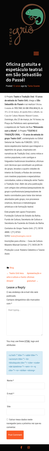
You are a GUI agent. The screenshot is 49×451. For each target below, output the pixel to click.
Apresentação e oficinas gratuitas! (34, 277)
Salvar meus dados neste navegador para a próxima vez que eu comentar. (24, 423)
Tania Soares (34, 86)
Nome (10, 380)
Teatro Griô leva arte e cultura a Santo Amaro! (16, 277)
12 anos (16, 86)
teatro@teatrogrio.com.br (21, 236)
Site (8, 406)
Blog (12, 267)
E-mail (10, 393)
